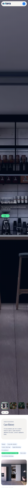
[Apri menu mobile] (24, 3)
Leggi (4, 216)
